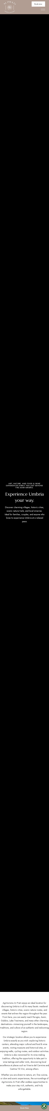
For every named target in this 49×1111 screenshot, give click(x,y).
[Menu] (43, 10)
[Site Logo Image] (10, 7)
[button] (38, 4)
